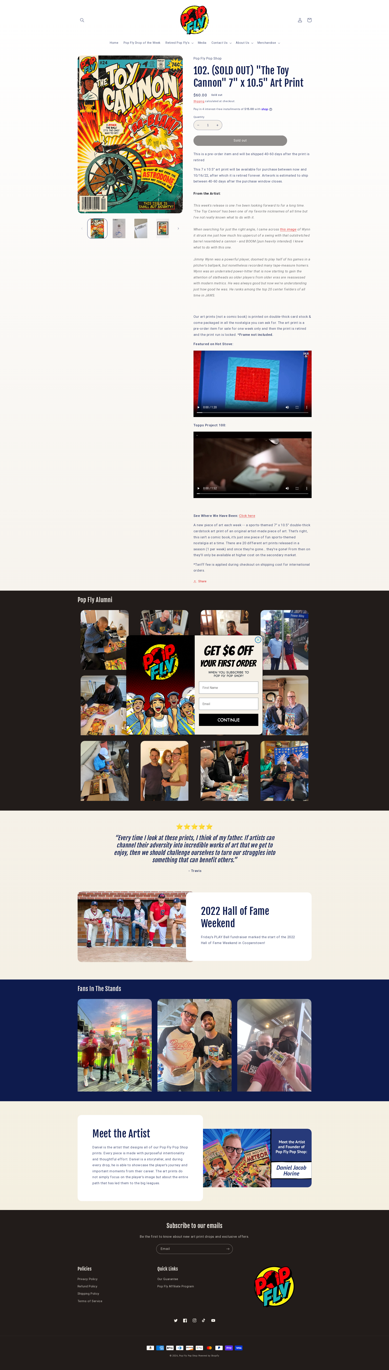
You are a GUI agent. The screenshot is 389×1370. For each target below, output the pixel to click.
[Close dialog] (258, 640)
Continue (229, 720)
